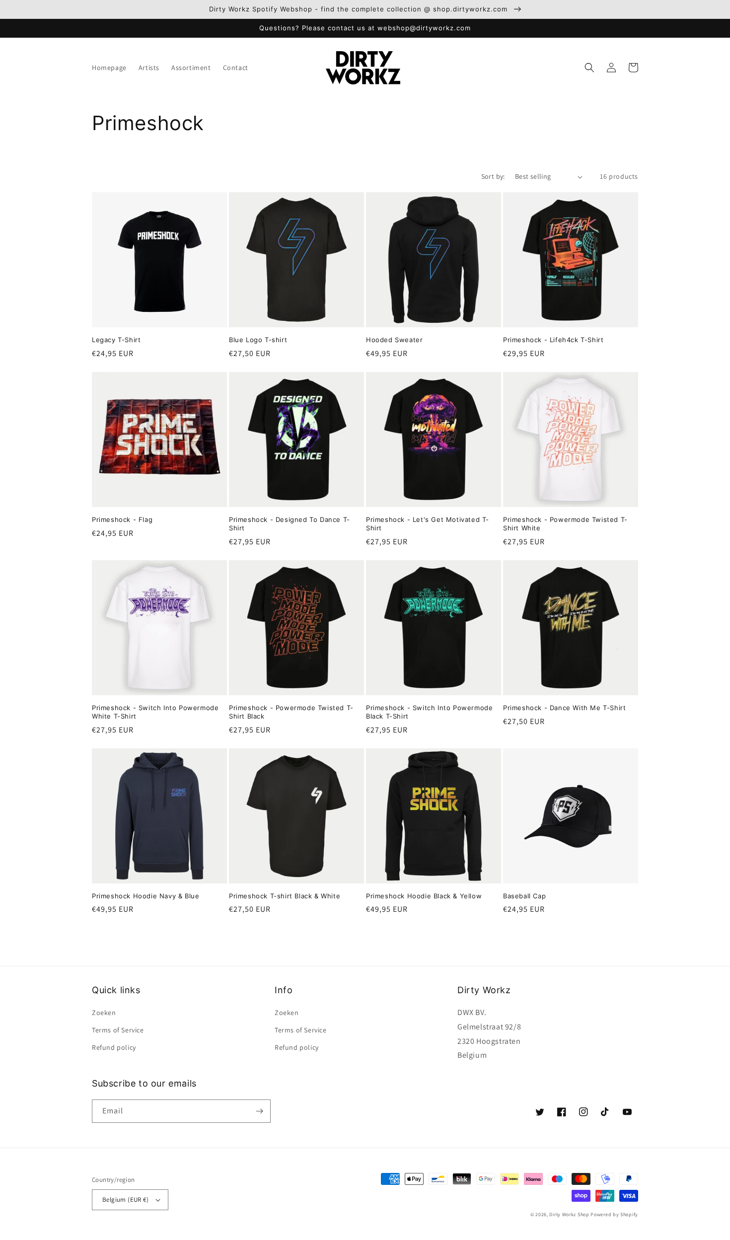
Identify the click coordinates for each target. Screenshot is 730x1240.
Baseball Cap (524, 896)
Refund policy (114, 1047)
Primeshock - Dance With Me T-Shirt (564, 708)
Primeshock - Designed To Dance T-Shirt (289, 523)
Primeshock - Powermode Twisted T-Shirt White (565, 523)
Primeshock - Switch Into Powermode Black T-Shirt (429, 712)
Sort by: (493, 176)
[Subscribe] (259, 1111)
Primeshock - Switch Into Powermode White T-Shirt (155, 712)
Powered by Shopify (614, 1214)
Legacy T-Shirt (116, 340)
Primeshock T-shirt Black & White (284, 896)
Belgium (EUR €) (125, 1199)
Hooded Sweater (394, 340)
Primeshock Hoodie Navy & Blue (145, 896)
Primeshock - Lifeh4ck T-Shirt (553, 340)
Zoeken (104, 1012)
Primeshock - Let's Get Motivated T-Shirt (427, 523)
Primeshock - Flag (122, 519)
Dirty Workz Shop (569, 1214)
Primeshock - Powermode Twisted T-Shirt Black (291, 712)
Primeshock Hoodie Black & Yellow (424, 896)
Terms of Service (118, 1029)
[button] (589, 67)
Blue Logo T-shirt (258, 340)
